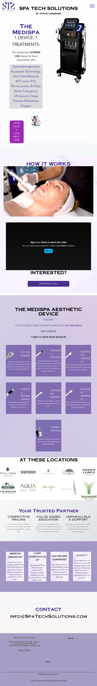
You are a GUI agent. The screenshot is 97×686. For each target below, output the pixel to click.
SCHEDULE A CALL (48, 284)
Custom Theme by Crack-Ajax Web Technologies (48, 681)
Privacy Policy (24, 650)
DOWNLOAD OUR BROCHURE (16, 131)
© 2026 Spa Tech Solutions (48, 674)
